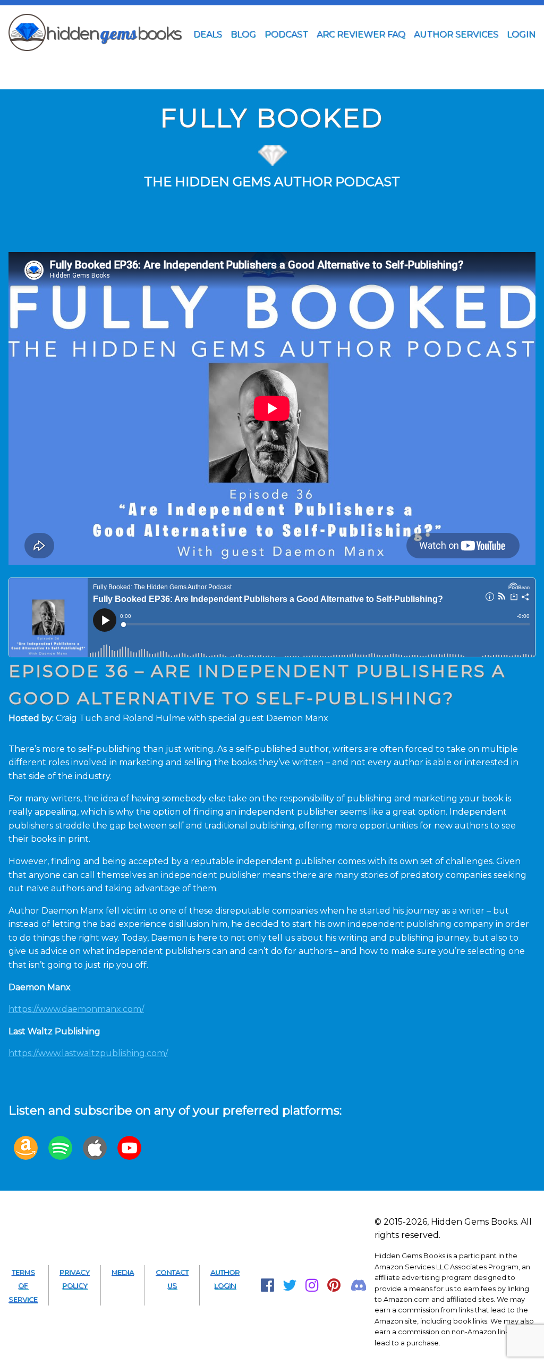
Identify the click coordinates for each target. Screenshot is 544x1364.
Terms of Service (23, 1285)
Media (123, 1272)
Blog (243, 34)
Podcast (286, 34)
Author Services (456, 34)
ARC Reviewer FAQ (361, 34)
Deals (207, 34)
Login (521, 34)
